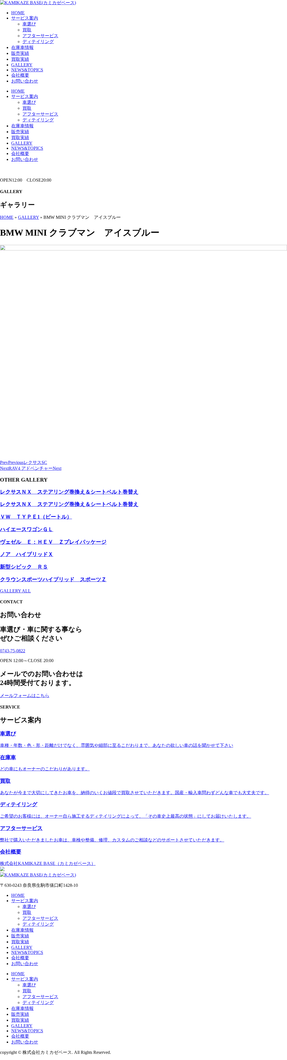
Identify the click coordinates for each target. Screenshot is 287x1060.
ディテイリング (38, 41)
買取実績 (20, 59)
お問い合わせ (24, 81)
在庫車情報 (22, 47)
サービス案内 (24, 18)
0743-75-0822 (12, 650)
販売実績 (20, 53)
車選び (29, 24)
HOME (18, 12)
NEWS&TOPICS (27, 69)
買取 (26, 29)
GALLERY (22, 64)
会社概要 (20, 75)
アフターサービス (40, 35)
